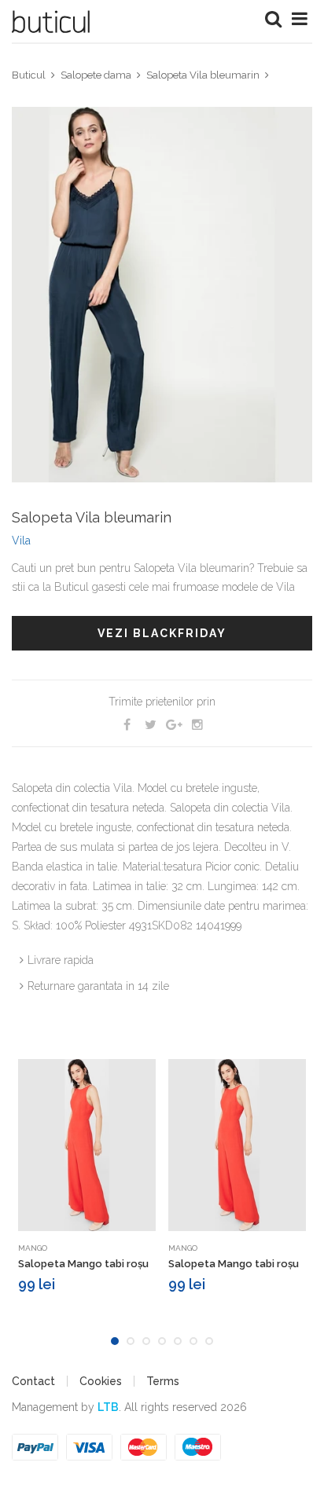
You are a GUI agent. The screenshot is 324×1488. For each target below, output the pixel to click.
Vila (21, 540)
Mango (32, 1248)
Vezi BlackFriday (162, 633)
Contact (33, 1381)
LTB (108, 1407)
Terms (162, 1381)
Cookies (100, 1381)
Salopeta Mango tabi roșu (83, 1264)
